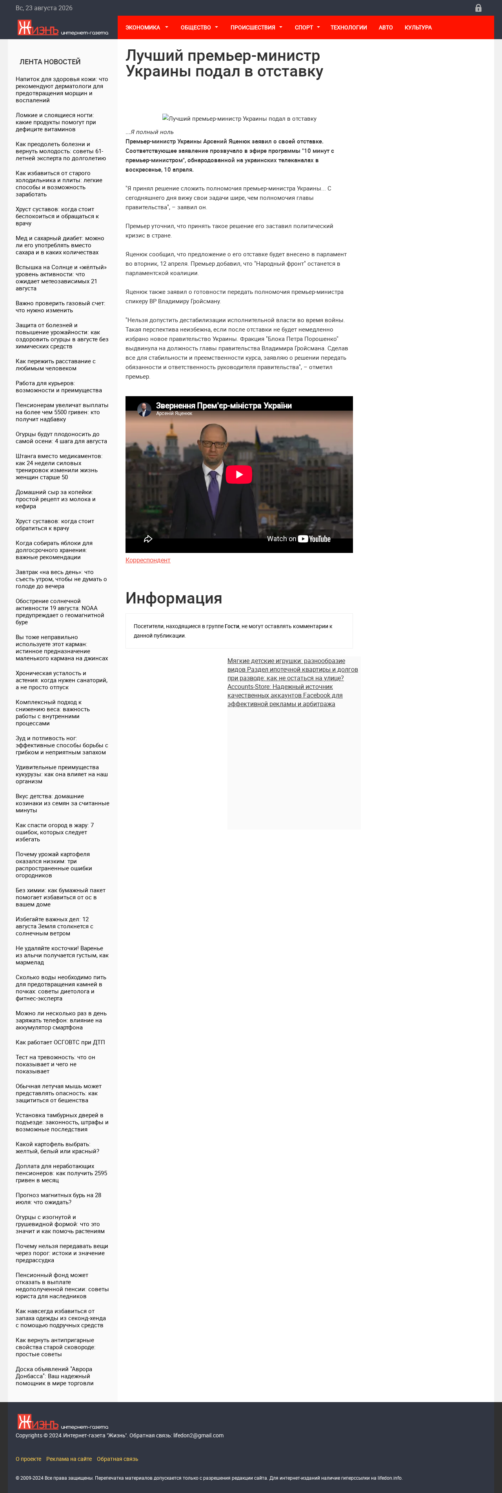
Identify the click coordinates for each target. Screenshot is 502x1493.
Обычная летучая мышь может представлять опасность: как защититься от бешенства (59, 1093)
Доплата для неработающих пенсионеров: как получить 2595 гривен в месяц (61, 1173)
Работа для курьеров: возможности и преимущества (59, 386)
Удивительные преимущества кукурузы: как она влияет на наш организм (62, 774)
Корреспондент (148, 560)
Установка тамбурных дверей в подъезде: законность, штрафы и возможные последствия (62, 1122)
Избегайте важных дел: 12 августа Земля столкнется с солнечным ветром (54, 926)
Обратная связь (117, 1458)
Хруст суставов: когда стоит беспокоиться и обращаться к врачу (57, 216)
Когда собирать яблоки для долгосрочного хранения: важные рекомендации (54, 550)
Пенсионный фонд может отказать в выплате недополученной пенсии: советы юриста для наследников (62, 1285)
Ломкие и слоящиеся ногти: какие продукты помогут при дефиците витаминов (56, 122)
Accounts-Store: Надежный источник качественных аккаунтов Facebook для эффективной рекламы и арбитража (285, 695)
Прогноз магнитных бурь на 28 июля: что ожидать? (58, 1198)
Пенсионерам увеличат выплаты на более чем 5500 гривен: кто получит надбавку (62, 412)
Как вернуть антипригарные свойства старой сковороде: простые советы (56, 1347)
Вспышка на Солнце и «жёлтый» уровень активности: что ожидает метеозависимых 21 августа (61, 277)
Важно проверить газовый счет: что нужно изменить (60, 306)
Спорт (304, 27)
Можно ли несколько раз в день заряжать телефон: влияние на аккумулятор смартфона (61, 1020)
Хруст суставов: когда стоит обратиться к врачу (55, 524)
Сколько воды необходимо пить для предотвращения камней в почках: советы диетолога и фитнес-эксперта (61, 987)
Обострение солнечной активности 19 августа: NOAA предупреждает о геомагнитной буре (60, 611)
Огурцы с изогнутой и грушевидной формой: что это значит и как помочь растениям (60, 1224)
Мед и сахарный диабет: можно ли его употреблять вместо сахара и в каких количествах (60, 245)
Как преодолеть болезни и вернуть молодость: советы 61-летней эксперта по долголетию (61, 151)
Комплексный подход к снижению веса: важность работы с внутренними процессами (53, 712)
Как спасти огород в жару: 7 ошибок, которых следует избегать (55, 832)
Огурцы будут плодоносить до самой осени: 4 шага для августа (61, 437)
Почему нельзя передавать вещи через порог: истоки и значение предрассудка (62, 1253)
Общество (196, 27)
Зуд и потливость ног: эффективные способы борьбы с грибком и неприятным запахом (62, 745)
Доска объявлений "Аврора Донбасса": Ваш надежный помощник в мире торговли (55, 1376)
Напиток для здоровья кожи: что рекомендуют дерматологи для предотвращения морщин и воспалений (62, 89)
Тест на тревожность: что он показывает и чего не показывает (55, 1064)
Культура (419, 27)
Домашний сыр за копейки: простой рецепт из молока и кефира (56, 499)
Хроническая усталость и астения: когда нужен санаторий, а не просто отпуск (61, 680)
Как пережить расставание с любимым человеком (56, 364)
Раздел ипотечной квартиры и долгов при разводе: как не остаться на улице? (292, 673)
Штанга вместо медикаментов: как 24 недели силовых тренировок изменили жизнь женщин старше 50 (59, 466)
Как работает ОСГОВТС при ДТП (60, 1042)
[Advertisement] (294, 763)
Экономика (143, 27)
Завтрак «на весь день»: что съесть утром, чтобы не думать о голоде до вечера (61, 579)
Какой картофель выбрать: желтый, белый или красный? (57, 1147)
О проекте (28, 1458)
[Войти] (478, 8)
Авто (386, 27)
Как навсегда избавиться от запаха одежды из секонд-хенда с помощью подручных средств (61, 1318)
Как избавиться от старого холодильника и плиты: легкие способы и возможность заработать (59, 183)
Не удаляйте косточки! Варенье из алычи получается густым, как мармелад (62, 955)
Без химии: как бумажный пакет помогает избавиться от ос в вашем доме (60, 897)
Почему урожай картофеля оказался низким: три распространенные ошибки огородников (54, 864)
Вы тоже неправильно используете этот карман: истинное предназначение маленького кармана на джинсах (62, 647)
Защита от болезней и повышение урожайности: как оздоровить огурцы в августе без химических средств (62, 335)
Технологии (349, 27)
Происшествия (253, 27)
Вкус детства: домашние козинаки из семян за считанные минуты (62, 803)
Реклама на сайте (69, 1458)
